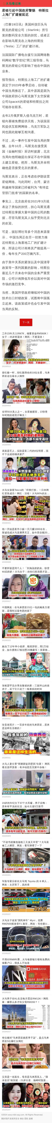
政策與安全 (14, 1118)
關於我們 (5, 1118)
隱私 (26, 1118)
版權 (31, 1118)
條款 (22, 1118)
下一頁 (26, 322)
